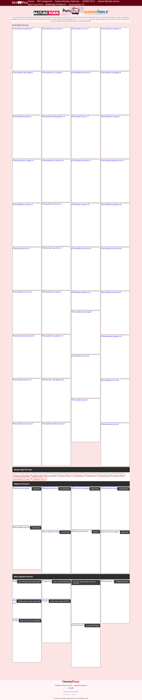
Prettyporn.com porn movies (63, 685)
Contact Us (66, 694)
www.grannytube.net (83, 19)
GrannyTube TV (76, 4)
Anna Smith (50, 475)
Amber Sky (37, 475)
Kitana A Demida (21, 475)
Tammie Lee (104, 475)
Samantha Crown (22, 479)
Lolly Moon (79, 475)
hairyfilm (71, 688)
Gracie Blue (118, 475)
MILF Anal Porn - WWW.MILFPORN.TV (47, 4)
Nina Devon (65, 475)
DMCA (74, 694)
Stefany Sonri (39, 479)
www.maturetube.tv (80, 685)
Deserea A (91, 475)
